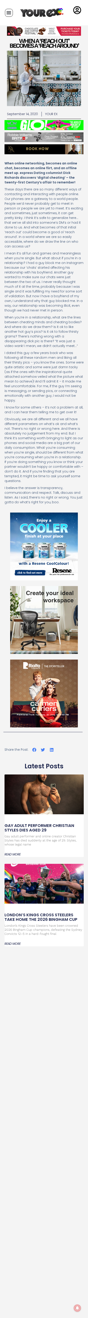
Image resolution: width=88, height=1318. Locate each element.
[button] (9, 13)
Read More (13, 854)
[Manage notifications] (77, 1308)
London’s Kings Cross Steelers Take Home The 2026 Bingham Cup (41, 917)
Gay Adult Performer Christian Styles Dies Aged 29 (39, 828)
